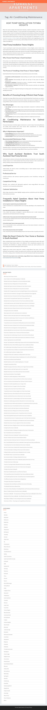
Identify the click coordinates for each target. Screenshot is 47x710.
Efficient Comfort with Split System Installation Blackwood (16, 408)
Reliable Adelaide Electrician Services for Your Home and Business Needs (19, 330)
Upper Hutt (6, 539)
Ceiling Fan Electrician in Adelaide (11, 310)
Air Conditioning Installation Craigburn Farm (13, 352)
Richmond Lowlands (8, 634)
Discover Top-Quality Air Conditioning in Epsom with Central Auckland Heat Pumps (21, 342)
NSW (5, 563)
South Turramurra (7, 556)
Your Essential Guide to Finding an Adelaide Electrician (15, 457)
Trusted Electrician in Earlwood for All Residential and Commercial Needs (19, 322)
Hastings (6, 568)
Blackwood (6, 639)
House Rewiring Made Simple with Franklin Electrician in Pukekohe (18, 415)
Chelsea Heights (7, 622)
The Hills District (7, 551)
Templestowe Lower (8, 649)
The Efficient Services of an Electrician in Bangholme (15, 479)
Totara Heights (14, 265)
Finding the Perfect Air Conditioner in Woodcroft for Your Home (17, 354)
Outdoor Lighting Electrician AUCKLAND (12, 340)
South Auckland (7, 265)
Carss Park (6, 607)
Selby (5, 588)
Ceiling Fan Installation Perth (10, 364)
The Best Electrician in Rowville (10, 469)
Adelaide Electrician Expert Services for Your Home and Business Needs (18, 300)
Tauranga (6, 534)
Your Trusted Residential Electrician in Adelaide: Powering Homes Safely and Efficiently (22, 442)
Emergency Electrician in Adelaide (11, 427)
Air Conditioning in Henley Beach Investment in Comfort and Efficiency (18, 347)
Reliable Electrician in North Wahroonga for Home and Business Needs (18, 344)
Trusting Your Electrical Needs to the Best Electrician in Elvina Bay (18, 484)
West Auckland (7, 612)
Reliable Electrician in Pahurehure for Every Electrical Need (16, 288)
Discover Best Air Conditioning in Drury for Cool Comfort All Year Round (19, 335)
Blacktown (6, 549)
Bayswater (6, 517)
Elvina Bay (6, 693)
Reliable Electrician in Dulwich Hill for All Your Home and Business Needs (19, 325)
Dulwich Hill (6, 566)
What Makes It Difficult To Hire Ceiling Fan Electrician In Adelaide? (17, 498)
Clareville (6, 644)
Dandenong (6, 681)
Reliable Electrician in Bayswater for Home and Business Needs (17, 281)
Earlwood (6, 561)
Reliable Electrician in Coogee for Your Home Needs (14, 386)
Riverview (6, 627)
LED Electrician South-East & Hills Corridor (13, 320)
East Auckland (7, 617)
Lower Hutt (6, 605)
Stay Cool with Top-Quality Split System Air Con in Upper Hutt (17, 298)
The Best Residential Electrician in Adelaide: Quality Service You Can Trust (19, 459)
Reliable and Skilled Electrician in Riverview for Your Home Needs (17, 396)
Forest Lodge (6, 654)
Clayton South (7, 690)
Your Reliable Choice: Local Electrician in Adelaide (14, 454)
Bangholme (6, 688)
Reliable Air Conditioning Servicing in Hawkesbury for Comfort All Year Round (20, 357)
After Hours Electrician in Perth (10, 276)
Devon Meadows (7, 698)
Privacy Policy (28, 707)
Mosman (6, 666)
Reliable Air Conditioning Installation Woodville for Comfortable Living (19, 401)
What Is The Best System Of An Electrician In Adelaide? (15, 491)
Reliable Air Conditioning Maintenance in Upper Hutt (15, 383)
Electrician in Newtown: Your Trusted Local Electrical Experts (16, 332)
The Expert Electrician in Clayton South (12, 481)
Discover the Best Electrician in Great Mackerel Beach (15, 437)
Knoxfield (6, 683)
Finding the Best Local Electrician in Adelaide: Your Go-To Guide (17, 452)
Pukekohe (6, 646)
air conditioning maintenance (10, 266)
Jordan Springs (7, 629)
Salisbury (6, 524)
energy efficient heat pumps (24, 266)
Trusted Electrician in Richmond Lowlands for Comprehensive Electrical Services (20, 403)
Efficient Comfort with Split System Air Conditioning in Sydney (17, 315)
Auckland (6, 573)
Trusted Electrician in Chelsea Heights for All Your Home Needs (17, 391)
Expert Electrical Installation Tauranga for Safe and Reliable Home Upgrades (20, 293)
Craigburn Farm (7, 590)
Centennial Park (7, 615)
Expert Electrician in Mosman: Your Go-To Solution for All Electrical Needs (19, 440)
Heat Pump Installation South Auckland (12, 359)
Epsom (5, 580)
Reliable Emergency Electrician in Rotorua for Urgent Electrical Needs (18, 366)
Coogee (5, 619)
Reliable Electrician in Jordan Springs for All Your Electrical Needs (17, 398)
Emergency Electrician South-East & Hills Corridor (14, 388)
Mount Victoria (7, 546)
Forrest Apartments (8, 1)
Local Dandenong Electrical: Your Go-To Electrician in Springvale (17, 466)
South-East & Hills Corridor (9, 558)
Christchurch (6, 544)
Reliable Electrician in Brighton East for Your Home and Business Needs (19, 425)
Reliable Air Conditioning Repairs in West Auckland (14, 376)
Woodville (6, 632)
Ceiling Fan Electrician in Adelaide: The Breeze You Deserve (16, 435)
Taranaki (6, 600)
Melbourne (6, 519)
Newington (6, 651)
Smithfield (6, 637)
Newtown (6, 571)
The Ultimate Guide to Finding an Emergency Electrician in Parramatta (19, 430)
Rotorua (5, 602)
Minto (5, 700)
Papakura (6, 527)
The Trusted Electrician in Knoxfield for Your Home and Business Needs (18, 474)
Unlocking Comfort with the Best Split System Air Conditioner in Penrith (19, 337)
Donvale (5, 537)
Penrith (5, 578)
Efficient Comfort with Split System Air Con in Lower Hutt (16, 369)
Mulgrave (6, 641)
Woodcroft (6, 593)
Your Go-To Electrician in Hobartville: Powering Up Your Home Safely (18, 447)
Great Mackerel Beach (8, 663)
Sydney (5, 554)
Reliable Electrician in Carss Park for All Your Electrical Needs (16, 371)
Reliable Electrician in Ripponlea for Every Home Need (15, 283)
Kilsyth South (7, 661)
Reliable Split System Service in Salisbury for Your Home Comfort (17, 286)
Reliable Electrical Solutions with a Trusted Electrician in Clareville (18, 413)
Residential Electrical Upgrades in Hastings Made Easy (15, 327)
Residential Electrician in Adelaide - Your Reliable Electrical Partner (18, 496)
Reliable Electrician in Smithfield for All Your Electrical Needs (16, 405)
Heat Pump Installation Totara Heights (23, 24)
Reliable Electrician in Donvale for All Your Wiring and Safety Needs (18, 296)
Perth (5, 512)
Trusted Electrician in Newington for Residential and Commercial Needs (19, 420)
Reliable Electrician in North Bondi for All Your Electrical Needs (17, 393)
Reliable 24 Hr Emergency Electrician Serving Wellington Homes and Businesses (20, 291)
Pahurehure (6, 529)
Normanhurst (7, 671)
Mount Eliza (6, 695)
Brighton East (7, 656)
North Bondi (6, 624)
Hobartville (6, 668)
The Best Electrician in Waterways (11, 462)
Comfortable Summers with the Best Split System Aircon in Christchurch (19, 303)
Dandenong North (8, 685)
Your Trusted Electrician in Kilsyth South (12, 432)
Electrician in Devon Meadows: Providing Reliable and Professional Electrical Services (21, 488)
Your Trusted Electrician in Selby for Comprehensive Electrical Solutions (19, 349)
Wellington (6, 532)
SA (4, 541)
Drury (5, 576)
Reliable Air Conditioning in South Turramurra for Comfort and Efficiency (19, 318)
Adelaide (5, 515)
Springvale (6, 676)
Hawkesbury (6, 595)
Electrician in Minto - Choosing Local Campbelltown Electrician (17, 501)
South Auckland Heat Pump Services (10, 257)
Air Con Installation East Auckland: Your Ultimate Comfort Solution (18, 381)
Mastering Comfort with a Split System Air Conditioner (15, 313)
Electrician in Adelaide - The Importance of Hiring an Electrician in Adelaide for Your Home (22, 493)
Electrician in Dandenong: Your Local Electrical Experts (15, 471)
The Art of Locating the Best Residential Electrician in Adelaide (17, 464)
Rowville (6, 678)
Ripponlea (6, 522)
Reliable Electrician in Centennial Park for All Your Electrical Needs (18, 379)
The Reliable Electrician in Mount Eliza (12, 486)
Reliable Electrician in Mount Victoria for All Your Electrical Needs (17, 308)
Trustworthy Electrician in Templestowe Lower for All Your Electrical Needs (19, 418)
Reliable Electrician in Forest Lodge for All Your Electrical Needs (17, 422)
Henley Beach (7, 585)
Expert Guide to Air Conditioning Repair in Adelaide (14, 279)
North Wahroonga (8, 583)
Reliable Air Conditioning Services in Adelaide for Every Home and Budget (19, 305)
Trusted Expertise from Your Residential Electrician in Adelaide (17, 444)
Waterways (6, 673)
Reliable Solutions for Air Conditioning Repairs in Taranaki (16, 361)
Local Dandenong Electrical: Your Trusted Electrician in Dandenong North (19, 476)
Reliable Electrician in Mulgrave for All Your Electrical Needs (16, 410)
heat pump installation (36, 266)
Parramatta (6, 659)
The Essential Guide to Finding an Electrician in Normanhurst (16, 449)
